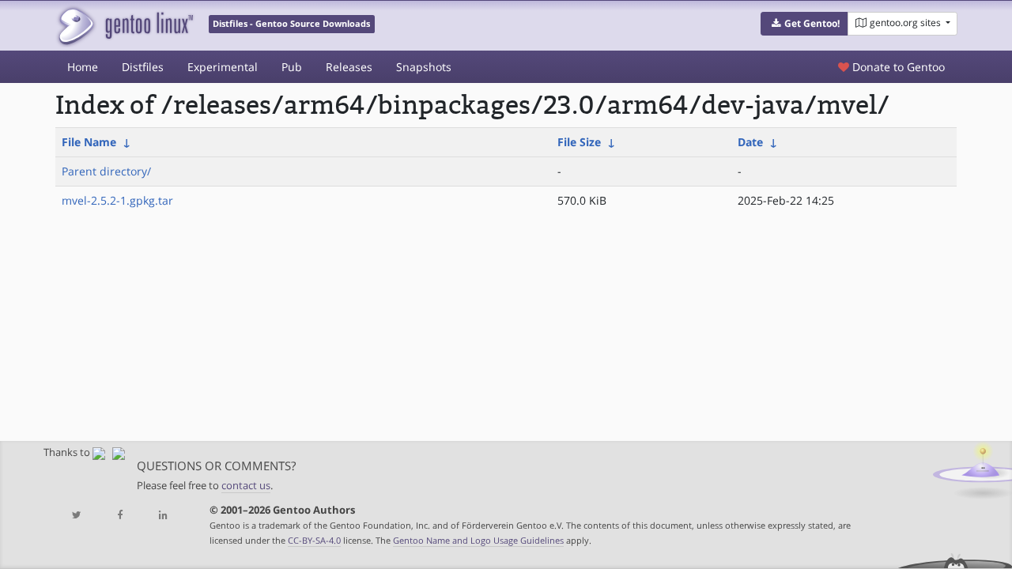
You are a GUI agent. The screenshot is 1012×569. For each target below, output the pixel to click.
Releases (349, 66)
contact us (245, 485)
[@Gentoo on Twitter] (76, 515)
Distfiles (143, 66)
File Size (579, 141)
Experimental (222, 66)
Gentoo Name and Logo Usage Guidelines (478, 540)
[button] (804, 24)
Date (750, 141)
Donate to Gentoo (897, 66)
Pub (291, 66)
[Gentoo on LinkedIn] (163, 515)
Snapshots (423, 66)
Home (82, 66)
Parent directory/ (106, 171)
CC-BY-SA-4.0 (314, 540)
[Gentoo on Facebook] (119, 515)
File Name (89, 141)
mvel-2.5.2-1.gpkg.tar (117, 200)
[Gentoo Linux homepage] (124, 26)
